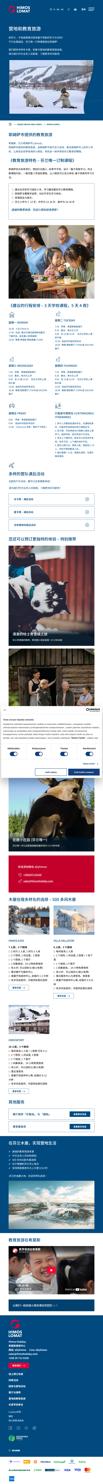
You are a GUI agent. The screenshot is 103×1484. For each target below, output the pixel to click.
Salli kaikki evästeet (84, 772)
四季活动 (13, 1380)
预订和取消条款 (16, 1420)
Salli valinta (51, 772)
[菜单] (87, 9)
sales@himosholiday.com (38, 881)
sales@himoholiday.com (23, 1354)
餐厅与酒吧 (15, 1392)
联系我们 (17, 1365)
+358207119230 (32, 875)
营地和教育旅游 (17, 1398)
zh (62, 9)
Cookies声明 (15, 1411)
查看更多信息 (79, 1114)
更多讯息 (17, 987)
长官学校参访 (16, 1404)
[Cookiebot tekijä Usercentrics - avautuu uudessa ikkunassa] (88, 710)
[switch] (39, 754)
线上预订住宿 (16, 1374)
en (58, 9)
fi (54, 9)
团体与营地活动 (17, 1386)
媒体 (11, 1416)
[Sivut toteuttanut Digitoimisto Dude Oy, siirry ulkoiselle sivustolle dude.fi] (14, 1450)
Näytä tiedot (89, 764)
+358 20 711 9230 (19, 1358)
